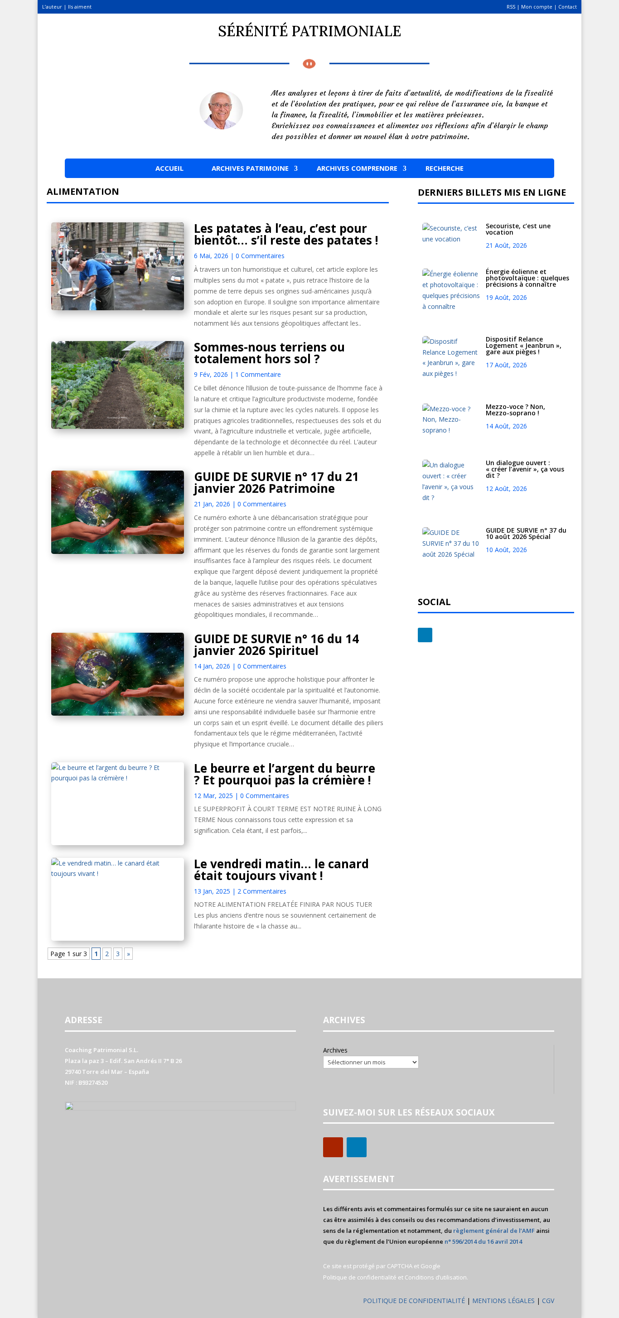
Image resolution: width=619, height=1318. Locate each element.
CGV (548, 1300)
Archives (335, 1050)
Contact (567, 6)
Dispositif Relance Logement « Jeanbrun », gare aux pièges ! (523, 345)
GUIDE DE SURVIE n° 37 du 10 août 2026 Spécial (526, 533)
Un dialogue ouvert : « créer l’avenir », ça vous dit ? (525, 469)
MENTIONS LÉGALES (504, 1300)
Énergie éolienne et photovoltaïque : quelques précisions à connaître (527, 278)
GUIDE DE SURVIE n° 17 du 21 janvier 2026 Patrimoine (276, 482)
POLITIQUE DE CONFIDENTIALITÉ (414, 1300)
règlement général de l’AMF (494, 1231)
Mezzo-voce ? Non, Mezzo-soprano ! (515, 409)
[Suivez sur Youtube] (333, 1147)
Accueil (169, 168)
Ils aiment (80, 6)
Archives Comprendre (357, 168)
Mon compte (536, 6)
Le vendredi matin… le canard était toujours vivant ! (281, 870)
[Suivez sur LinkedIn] (425, 635)
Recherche (445, 168)
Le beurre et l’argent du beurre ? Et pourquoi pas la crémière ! (284, 774)
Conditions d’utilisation (436, 1277)
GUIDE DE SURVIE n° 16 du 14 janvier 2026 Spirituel (276, 644)
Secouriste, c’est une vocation (518, 228)
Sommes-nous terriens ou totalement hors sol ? (269, 353)
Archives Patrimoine (250, 168)
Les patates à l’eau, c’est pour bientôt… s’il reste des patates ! (286, 234)
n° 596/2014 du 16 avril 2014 (483, 1241)
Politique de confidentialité (360, 1277)
